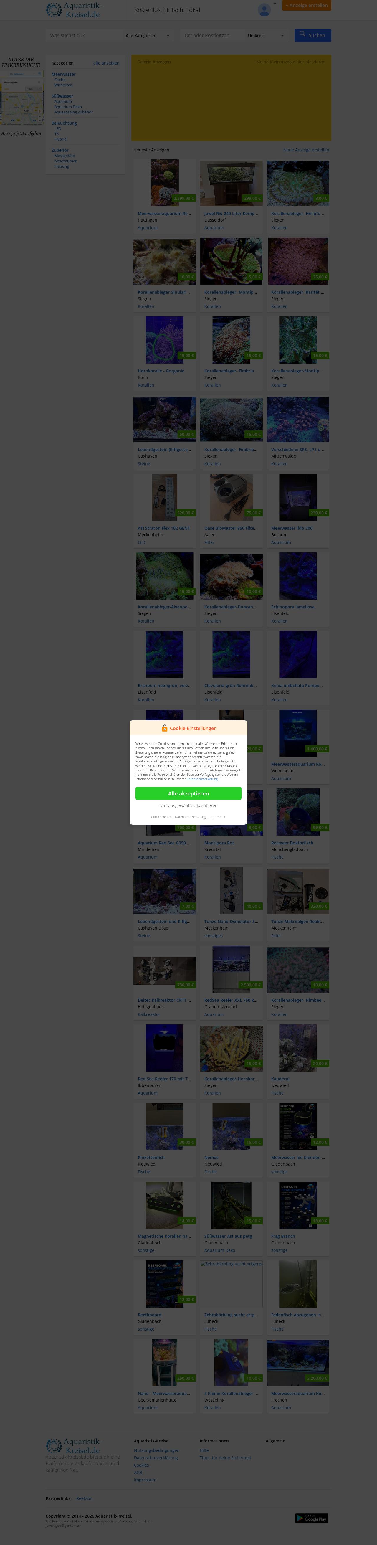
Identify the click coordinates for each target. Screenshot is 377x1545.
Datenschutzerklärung (202, 779)
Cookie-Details (161, 816)
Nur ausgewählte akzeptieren (188, 805)
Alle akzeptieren (188, 793)
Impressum (218, 816)
